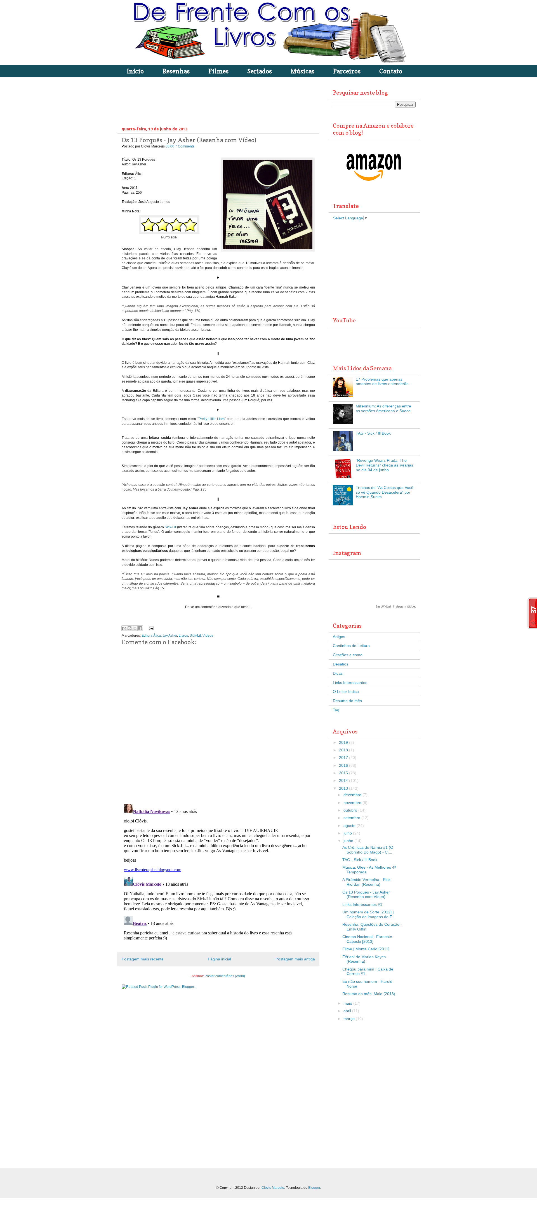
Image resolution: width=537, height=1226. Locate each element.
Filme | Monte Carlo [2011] (365, 949)
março (349, 1018)
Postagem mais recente (143, 959)
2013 (343, 788)
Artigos (339, 636)
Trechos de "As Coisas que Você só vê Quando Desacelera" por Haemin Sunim (384, 492)
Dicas (338, 673)
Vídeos (207, 635)
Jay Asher (169, 635)
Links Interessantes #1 (362, 904)
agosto (349, 825)
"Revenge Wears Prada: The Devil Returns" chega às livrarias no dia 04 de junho (384, 465)
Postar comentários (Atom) (225, 976)
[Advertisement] (223, 100)
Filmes (218, 71)
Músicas (302, 71)
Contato (390, 71)
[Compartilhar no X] (135, 628)
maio (347, 1003)
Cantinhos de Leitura (351, 645)
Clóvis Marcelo (273, 1188)
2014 (343, 780)
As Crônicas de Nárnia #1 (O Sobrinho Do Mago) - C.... (367, 849)
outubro (350, 810)
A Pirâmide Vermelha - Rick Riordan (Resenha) (366, 882)
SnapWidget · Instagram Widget (396, 606)
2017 (343, 757)
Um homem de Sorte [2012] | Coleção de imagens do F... (368, 914)
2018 (343, 750)
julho (347, 833)
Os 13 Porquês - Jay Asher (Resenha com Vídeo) (366, 894)
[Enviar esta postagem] (150, 628)
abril (347, 1011)
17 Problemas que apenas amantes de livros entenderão (382, 381)
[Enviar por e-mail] (124, 628)
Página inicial (219, 959)
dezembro (352, 795)
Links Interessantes (350, 682)
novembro (352, 802)
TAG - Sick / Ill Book (373, 433)
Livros (183, 635)
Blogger (314, 1188)
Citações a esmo (347, 655)
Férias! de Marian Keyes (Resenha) (364, 959)
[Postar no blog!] (129, 628)
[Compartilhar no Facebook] (140, 628)
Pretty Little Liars (212, 419)
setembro (351, 817)
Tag (336, 710)
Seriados (259, 71)
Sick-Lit (170, 527)
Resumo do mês (347, 700)
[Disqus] (218, 727)
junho (348, 840)
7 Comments (184, 146)
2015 (343, 773)
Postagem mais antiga (295, 959)
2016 (343, 765)
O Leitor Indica (346, 691)
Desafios (340, 664)
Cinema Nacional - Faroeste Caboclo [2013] (367, 939)
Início (135, 71)
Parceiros (347, 71)
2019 (343, 742)
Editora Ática (151, 635)
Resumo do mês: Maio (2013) (368, 993)
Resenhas (176, 71)
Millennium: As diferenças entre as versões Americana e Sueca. (384, 408)
